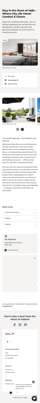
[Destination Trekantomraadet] (9, 334)
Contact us (8, 369)
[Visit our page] (20, 324)
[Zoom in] (34, 284)
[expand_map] (35, 258)
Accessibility (9, 358)
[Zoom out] (34, 289)
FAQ (6, 353)
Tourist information (11, 355)
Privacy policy (9, 372)
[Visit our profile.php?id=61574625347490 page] (14, 324)
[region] (20, 273)
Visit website (12, 80)
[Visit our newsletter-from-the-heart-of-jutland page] (25, 324)
